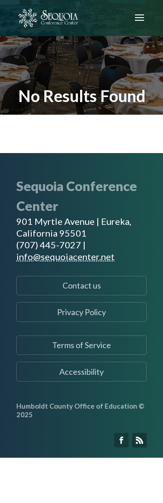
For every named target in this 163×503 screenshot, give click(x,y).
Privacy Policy (81, 312)
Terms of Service (81, 345)
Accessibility (81, 372)
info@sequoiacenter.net (65, 256)
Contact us (81, 285)
